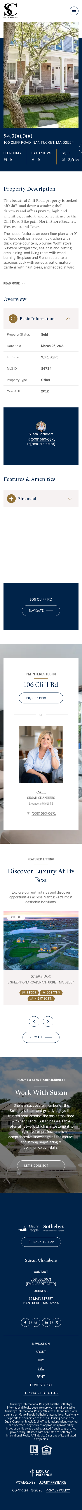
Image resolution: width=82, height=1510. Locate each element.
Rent (41, 1376)
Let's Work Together (41, 1393)
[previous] (34, 1021)
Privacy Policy (58, 1490)
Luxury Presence (52, 1482)
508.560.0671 (41, 1279)
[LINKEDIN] (46, 1322)
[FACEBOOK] (25, 1322)
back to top (43, 1241)
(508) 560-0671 (43, 439)
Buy (41, 1360)
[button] (41, 1165)
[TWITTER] (56, 1322)
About (41, 1352)
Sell (41, 1368)
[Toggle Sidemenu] (74, 11)
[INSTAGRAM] (35, 1322)
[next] (48, 1021)
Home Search (41, 1385)
